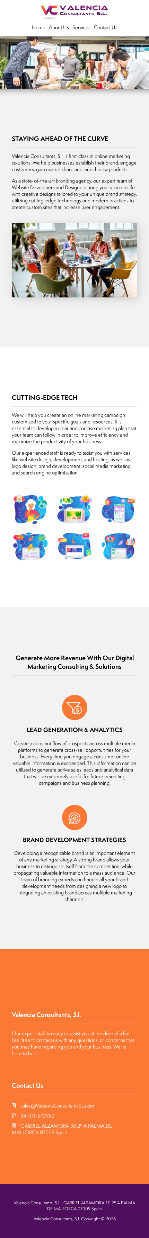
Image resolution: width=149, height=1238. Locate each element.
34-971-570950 (37, 1115)
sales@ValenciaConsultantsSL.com (57, 1105)
